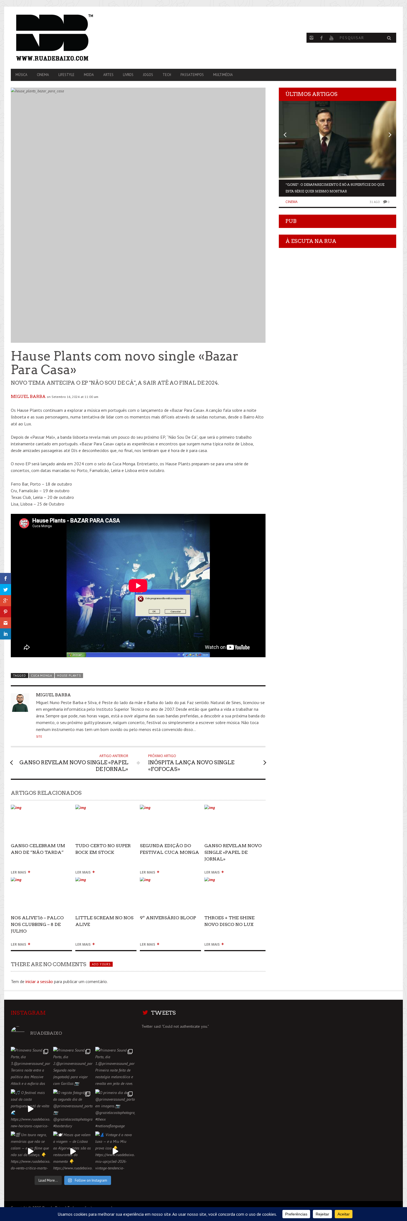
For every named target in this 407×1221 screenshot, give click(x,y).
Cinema (43, 74)
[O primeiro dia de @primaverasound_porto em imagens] (115, 1109)
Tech (167, 74)
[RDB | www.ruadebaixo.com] (69, 38)
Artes (108, 74)
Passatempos (192, 74)
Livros (128, 74)
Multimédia (223, 74)
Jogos (148, 74)
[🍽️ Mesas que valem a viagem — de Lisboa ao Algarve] (73, 1151)
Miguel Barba (28, 396)
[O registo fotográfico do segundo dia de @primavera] (73, 1109)
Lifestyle (66, 74)
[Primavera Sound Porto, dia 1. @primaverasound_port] (115, 1067)
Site (39, 736)
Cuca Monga (41, 675)
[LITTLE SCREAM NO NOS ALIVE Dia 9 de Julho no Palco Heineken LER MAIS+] (105, 882)
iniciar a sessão (39, 981)
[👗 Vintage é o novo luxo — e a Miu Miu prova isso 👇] (115, 1151)
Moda (89, 74)
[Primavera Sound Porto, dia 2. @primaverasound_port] (73, 1067)
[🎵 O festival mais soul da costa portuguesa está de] (30, 1109)
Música (21, 74)
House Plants (69, 675)
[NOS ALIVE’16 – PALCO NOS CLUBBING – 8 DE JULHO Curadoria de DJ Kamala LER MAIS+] (41, 882)
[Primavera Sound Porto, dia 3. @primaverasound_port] (30, 1067)
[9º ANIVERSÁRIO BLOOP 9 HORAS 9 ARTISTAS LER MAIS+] (170, 882)
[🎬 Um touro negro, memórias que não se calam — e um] (30, 1151)
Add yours (101, 964)
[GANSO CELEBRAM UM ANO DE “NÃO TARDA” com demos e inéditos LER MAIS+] (41, 810)
